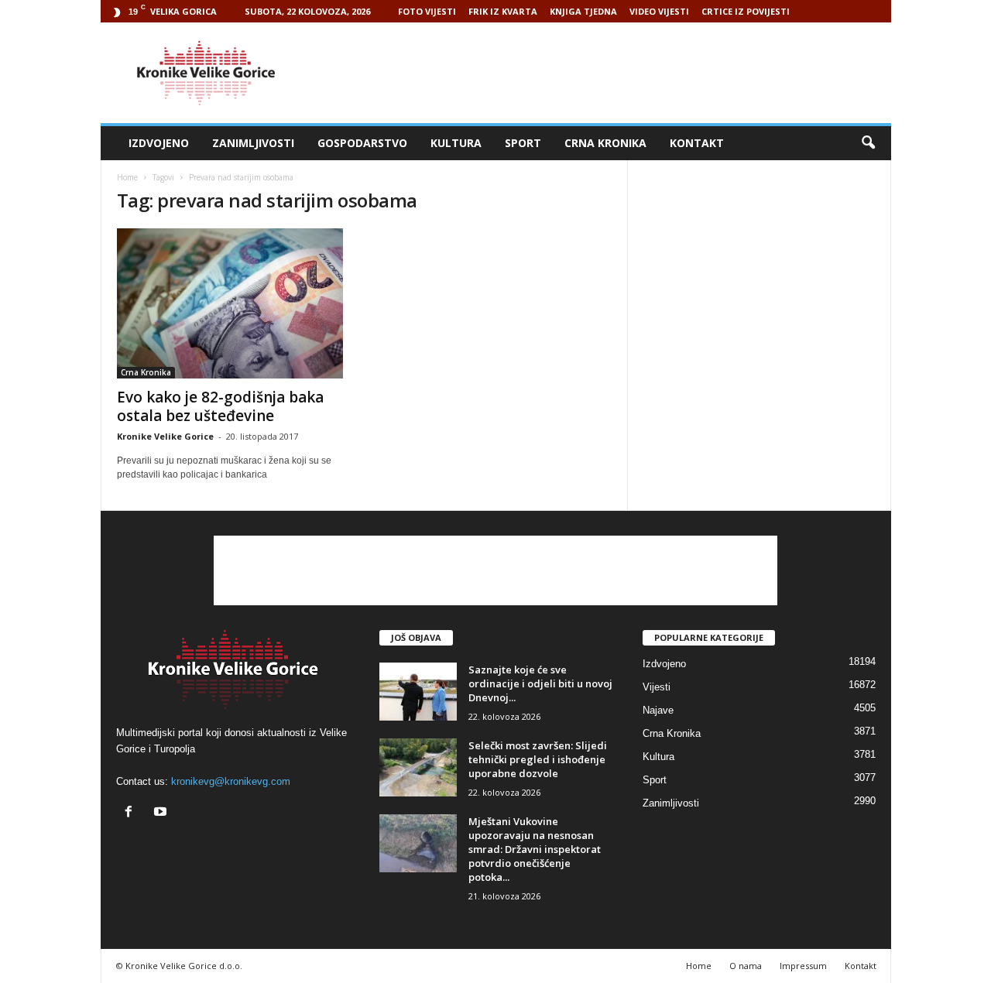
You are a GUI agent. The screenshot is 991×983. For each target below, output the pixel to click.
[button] (868, 143)
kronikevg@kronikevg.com (230, 781)
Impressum (803, 965)
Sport (523, 142)
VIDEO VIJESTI (659, 11)
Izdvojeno (159, 142)
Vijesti (656, 687)
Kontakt (697, 142)
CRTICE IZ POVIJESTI (745, 11)
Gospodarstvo (362, 142)
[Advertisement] (609, 73)
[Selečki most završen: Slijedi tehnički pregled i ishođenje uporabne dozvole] (418, 767)
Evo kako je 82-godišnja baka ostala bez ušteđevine (220, 406)
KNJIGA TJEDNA (583, 11)
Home (127, 177)
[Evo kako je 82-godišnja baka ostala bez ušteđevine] (233, 303)
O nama (745, 965)
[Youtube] (162, 813)
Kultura (456, 142)
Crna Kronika (605, 142)
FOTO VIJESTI (427, 11)
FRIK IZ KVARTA (502, 11)
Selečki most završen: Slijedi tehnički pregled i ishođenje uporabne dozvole (537, 759)
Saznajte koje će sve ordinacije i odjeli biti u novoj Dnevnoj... (540, 683)
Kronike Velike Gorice (165, 436)
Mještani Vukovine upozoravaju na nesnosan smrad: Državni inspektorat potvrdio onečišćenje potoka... (534, 849)
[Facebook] (132, 813)
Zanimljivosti (253, 142)
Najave (658, 710)
